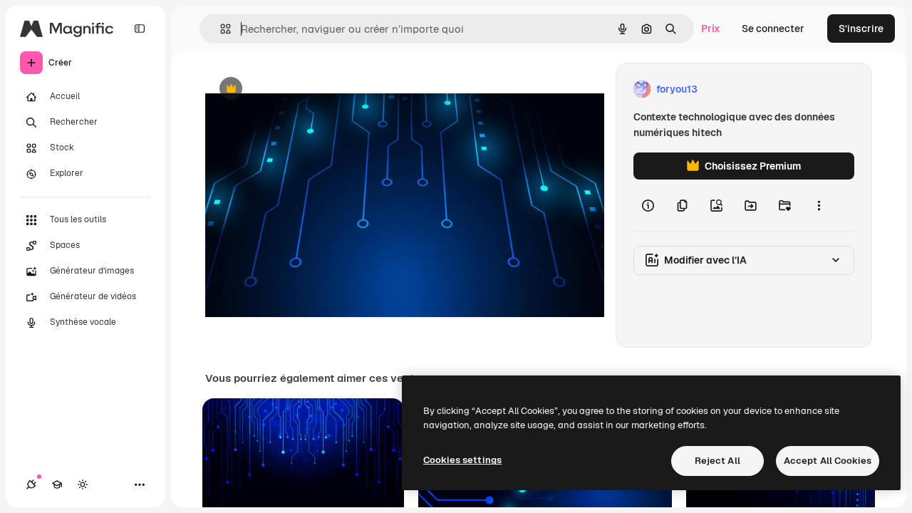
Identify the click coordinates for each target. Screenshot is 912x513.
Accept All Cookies (827, 461)
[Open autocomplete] (219, 29)
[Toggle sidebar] (139, 28)
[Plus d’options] (818, 205)
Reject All (717, 461)
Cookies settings (462, 460)
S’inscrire (861, 28)
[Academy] (57, 484)
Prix (710, 28)
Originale (299, 89)
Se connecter (773, 28)
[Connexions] (31, 484)
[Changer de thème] (82, 484)
